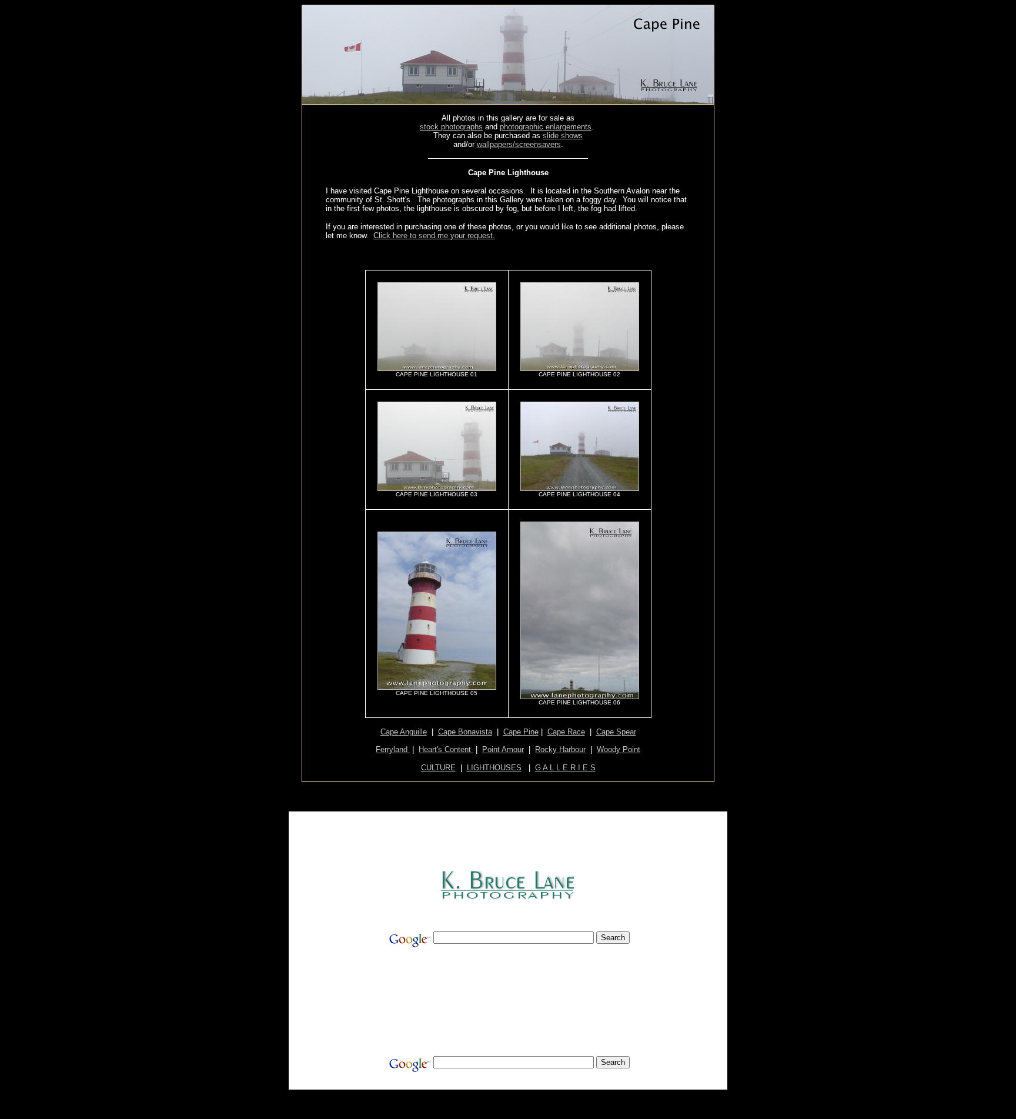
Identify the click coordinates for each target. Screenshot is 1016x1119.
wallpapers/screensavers (519, 144)
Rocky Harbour (560, 749)
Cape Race (566, 731)
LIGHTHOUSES (494, 767)
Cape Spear (616, 731)
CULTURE (438, 767)
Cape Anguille (403, 731)
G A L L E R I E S (565, 767)
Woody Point (618, 749)
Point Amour (503, 749)
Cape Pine (521, 731)
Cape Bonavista (465, 731)
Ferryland (393, 749)
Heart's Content (446, 749)
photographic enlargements (545, 126)
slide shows (563, 135)
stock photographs (451, 126)
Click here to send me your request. (434, 235)
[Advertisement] (509, 253)
